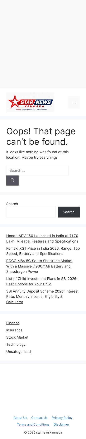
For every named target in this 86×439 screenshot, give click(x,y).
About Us (20, 418)
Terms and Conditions (33, 424)
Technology (15, 344)
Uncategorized (18, 351)
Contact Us (39, 418)
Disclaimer (61, 424)
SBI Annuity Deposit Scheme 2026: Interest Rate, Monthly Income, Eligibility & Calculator (42, 296)
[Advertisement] (43, 43)
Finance (12, 323)
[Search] (12, 180)
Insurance (14, 330)
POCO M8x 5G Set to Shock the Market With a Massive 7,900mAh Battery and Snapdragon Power (39, 266)
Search (12, 204)
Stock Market (17, 337)
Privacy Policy (62, 418)
